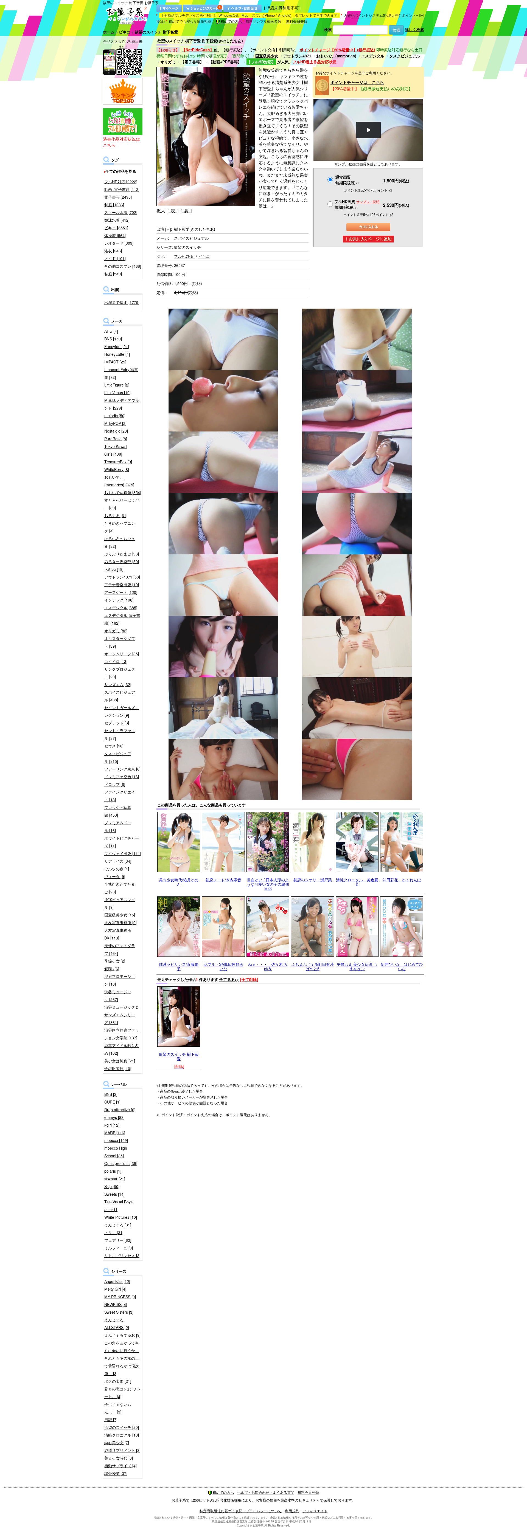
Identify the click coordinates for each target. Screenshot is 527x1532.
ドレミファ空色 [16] (121, 776)
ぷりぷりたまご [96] (121, 554)
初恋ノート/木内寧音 (223, 879)
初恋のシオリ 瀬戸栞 (312, 879)
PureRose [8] (115, 438)
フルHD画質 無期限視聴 (356, 204)
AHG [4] (111, 331)
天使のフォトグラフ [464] (119, 949)
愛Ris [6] (111, 968)
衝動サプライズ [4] (120, 1465)
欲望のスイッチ (187, 247)
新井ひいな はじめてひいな (402, 966)
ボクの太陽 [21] (117, 1381)
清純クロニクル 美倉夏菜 (357, 882)
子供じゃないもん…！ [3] (117, 1408)
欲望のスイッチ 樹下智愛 (178, 1056)
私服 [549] (113, 274)
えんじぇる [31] (117, 1225)
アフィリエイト (314, 1510)
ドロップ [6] (114, 784)
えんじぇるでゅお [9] (122, 1335)
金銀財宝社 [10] (117, 1068)
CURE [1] (112, 1102)
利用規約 (292, 1510)
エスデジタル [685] (120, 607)
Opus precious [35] (120, 1163)
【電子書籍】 (192, 61)
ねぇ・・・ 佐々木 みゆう (268, 966)
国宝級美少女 (266, 55)
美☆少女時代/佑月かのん (178, 882)
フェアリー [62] (117, 1240)
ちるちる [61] (115, 515)
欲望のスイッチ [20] (121, 1427)
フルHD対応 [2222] (120, 181)
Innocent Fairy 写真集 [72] (121, 373)
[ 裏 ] (186, 210)
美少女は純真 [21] (119, 1060)
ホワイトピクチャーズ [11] (121, 841)
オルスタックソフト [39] (119, 642)
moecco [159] (116, 1140)
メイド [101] (115, 258)
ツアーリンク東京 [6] (122, 769)
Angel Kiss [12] (117, 1281)
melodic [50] (114, 415)
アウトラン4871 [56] (122, 577)
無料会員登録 (296, 21)
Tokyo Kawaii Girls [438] (115, 450)
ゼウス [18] (114, 746)
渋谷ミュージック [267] (117, 995)
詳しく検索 (414, 29)
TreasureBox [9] (118, 461)
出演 (163, 229)
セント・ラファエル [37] (119, 734)
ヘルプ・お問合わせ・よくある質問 (265, 1492)
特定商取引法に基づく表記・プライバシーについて (241, 1510)
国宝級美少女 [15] (119, 915)
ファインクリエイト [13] (119, 795)
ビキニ (124, 32)
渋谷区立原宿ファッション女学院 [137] (121, 1033)
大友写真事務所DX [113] (117, 934)
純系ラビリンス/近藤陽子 (178, 966)
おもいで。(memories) (336, 55)
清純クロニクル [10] (121, 1435)
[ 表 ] (172, 210)
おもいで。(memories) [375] (119, 480)
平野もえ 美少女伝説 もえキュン (357, 966)
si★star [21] (114, 1178)
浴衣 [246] (113, 250)
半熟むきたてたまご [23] (119, 888)
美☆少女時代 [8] (118, 1458)
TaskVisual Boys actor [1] (118, 1205)
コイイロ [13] (115, 661)
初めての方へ (231, 21)
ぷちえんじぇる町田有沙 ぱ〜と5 (312, 966)
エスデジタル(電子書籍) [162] (122, 619)
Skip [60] (111, 1186)
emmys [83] (114, 1117)
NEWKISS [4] (115, 1304)
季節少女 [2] (114, 961)
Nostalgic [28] (116, 431)
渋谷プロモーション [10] (119, 980)
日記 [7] (110, 1419)
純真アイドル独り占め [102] (121, 1049)
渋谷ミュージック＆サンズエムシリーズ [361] (121, 1014)
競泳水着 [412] (117, 220)
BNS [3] (110, 1094)
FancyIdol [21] (116, 346)
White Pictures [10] (120, 1217)
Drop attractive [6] (119, 1109)
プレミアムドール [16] (117, 826)
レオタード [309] (118, 243)
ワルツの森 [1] (116, 868)
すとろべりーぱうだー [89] (121, 503)
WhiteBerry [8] (116, 469)
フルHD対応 (184, 256)
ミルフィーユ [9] (118, 1248)
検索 (328, 29)
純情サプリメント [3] (122, 1450)
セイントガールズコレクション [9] (121, 711)
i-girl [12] (111, 1125)
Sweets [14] (114, 1194)
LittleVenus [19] (117, 392)
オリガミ (168, 61)
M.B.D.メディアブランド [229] (121, 404)
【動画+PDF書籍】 (225, 61)
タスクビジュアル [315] (117, 757)
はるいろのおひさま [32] (119, 542)
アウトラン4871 (297, 55)
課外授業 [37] (115, 1473)
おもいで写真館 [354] (122, 492)
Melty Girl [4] (115, 1289)
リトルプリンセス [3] (122, 1255)
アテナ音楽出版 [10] (121, 584)
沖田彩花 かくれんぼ (402, 879)
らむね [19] (114, 569)
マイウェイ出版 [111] (122, 853)
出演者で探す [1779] (121, 302)
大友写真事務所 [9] (120, 922)
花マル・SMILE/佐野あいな (223, 966)
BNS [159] (113, 339)
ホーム (108, 32)
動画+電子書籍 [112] (121, 189)
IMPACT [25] (115, 362)
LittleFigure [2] (116, 385)
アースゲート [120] (120, 592)
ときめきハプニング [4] (119, 527)
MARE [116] (114, 1132)
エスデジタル (372, 55)
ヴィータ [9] (114, 876)
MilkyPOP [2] (115, 423)
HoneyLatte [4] (117, 354)
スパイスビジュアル (191, 238)
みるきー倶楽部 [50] (121, 561)
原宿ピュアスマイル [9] (119, 903)
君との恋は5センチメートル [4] (122, 1392)
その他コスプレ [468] (122, 266)
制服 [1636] (114, 204)
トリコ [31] (114, 1232)
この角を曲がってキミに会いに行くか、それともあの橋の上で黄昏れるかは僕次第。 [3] (121, 1358)
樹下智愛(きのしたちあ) (194, 229)
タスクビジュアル (404, 55)
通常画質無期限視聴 (347, 179)
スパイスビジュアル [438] (119, 695)
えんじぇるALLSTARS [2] (116, 1323)
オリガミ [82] (115, 630)
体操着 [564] (115, 235)
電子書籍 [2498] (118, 197)
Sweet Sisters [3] (118, 1312)
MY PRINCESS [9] (120, 1296)
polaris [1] (112, 1171)
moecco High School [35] (115, 1151)
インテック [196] (118, 600)
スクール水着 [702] (120, 212)
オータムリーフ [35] (121, 653)
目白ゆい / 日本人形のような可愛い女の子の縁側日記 (268, 884)
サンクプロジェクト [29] (119, 672)
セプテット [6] (116, 723)
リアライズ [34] (117, 861)
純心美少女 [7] (116, 1442)
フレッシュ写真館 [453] (117, 811)
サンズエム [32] (117, 684)
